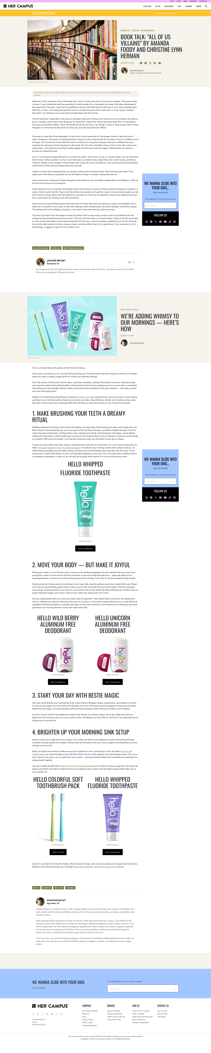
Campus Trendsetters (140, 1022)
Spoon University (113, 1011)
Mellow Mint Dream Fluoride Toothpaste (78, 765)
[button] (206, 6)
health (36, 888)
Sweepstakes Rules (89, 1025)
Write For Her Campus (141, 1011)
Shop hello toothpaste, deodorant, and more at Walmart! (99, 866)
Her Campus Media (90, 1011)
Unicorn (119, 601)
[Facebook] (141, 63)
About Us (85, 1013)
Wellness (169, 6)
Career (188, 6)
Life (179, 6)
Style (157, 6)
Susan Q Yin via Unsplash (37, 82)
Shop (84, 1016)
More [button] (198, 6)
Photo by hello (85, 541)
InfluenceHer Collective (116, 1016)
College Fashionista (114, 1013)
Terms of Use (87, 1022)
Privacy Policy (87, 1019)
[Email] (159, 63)
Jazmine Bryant (137, 70)
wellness (70, 888)
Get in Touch (162, 1011)
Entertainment (147, 30)
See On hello (58, 852)
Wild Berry (85, 601)
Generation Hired (114, 1019)
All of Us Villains (40, 248)
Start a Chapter (138, 1013)
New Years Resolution (73, 248)
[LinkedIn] (155, 63)
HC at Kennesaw (43, 13)
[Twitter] (150, 63)
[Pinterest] (145, 63)
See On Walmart (85, 548)
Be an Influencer (138, 1019)
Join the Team (162, 1013)
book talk (56, 248)
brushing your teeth (85, 397)
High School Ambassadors (142, 1016)
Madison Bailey (137, 343)
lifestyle (47, 888)
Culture (147, 6)
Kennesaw (125, 30)
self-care (58, 888)
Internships (161, 1016)
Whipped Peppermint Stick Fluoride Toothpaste (59, 447)
